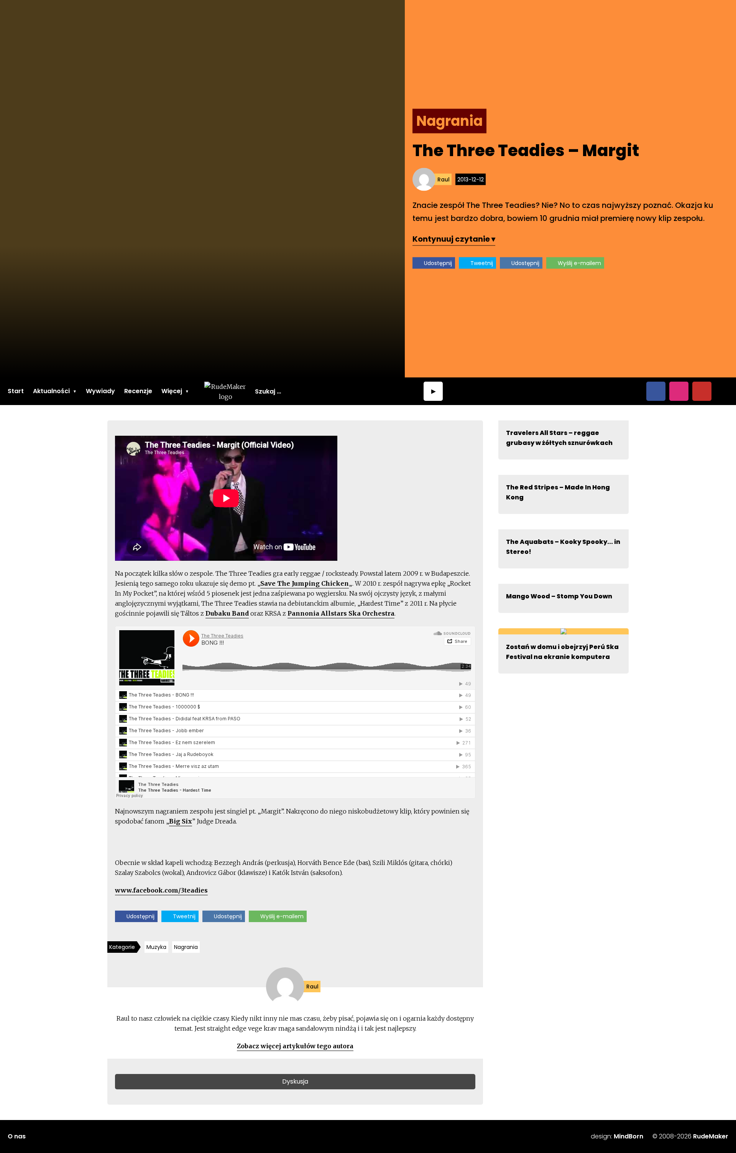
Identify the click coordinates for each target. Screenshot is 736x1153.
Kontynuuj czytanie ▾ (453, 239)
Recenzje (138, 391)
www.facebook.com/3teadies (161, 890)
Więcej (171, 391)
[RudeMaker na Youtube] (701, 391)
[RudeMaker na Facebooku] (655, 391)
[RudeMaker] (225, 391)
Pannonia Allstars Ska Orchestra (341, 613)
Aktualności (51, 391)
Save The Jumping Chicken (304, 583)
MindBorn (628, 1136)
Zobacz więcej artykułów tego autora (295, 1046)
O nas (17, 1136)
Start (16, 391)
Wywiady (100, 391)
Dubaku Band (227, 613)
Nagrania (186, 947)
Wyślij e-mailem (579, 263)
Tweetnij (481, 263)
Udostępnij (438, 263)
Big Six (180, 821)
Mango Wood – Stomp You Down (559, 596)
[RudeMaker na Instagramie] (678, 391)
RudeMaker (710, 1136)
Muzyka (156, 947)
